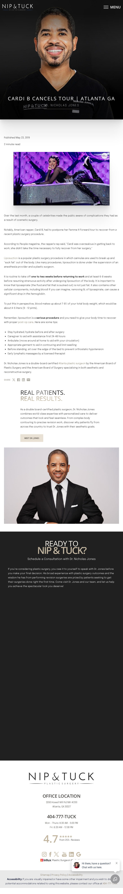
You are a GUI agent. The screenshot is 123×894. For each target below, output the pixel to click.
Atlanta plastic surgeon (72, 363)
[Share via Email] (28, 379)
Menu (115, 7)
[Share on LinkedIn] (23, 379)
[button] (106, 7)
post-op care (25, 322)
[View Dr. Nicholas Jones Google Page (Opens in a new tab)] (78, 855)
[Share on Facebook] (18, 379)
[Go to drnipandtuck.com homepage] (32, 7)
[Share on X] (13, 379)
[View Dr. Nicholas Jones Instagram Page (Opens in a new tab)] (44, 855)
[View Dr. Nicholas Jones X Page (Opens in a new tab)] (57, 855)
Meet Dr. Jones (31, 438)
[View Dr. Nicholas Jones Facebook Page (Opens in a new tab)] (50, 855)
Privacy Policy (59, 874)
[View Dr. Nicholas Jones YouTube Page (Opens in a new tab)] (64, 855)
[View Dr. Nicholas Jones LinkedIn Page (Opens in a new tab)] (71, 855)
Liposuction (11, 258)
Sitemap (45, 874)
